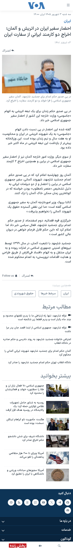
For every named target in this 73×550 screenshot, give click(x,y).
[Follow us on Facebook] (68, 502)
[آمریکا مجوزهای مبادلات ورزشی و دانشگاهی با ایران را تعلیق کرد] (57, 475)
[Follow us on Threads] (27, 502)
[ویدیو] (40, 546)
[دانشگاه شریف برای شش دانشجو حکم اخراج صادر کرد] (57, 441)
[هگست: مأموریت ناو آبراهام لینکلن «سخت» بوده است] (57, 424)
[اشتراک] (68, 510)
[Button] (8, 50)
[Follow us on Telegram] (59, 502)
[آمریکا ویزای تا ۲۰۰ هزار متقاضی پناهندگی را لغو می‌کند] (57, 458)
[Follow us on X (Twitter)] (51, 502)
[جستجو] (59, 546)
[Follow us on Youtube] (43, 502)
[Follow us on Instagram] (35, 502)
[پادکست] (11, 502)
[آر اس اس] (19, 502)
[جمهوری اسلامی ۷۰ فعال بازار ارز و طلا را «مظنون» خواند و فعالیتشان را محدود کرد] (57, 390)
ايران (67, 21)
